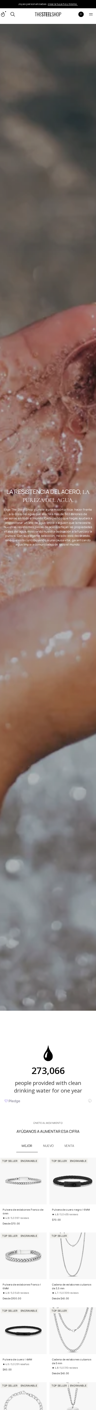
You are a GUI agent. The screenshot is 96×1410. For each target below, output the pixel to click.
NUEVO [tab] (48, 1146)
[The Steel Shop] (48, 14)
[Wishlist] (73, 14)
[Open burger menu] (91, 14)
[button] (13, 14)
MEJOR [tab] (27, 1146)
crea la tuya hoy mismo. (63, 4)
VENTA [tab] (69, 1146)
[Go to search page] (13, 14)
